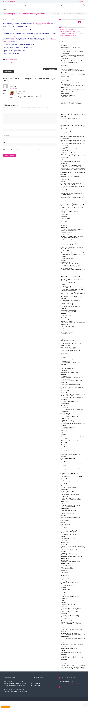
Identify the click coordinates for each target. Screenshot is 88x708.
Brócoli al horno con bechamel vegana (70, 498)
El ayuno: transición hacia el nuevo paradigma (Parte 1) (74, 254)
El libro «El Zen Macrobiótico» (68, 282)
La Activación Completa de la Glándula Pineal (72, 120)
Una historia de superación (67, 585)
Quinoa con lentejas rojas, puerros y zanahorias (72, 319)
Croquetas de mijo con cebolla (68, 310)
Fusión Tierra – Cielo (65, 96)
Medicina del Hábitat (66, 278)
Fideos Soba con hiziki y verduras (69, 432)
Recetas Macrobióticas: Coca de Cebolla (70, 362)
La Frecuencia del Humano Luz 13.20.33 (70, 161)
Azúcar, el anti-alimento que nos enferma (71, 623)
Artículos (44, 5)
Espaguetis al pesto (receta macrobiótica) (71, 608)
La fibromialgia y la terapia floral (68, 531)
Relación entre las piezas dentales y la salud (71, 279)
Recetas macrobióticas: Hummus (69, 355)
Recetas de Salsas (65, 376)
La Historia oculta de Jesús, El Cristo (69, 153)
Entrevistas (50, 5)
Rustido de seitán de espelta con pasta (70, 596)
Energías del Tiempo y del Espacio (69, 239)
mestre (12, 19)
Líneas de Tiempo (65, 218)
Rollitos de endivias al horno (67, 413)
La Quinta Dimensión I (66, 194)
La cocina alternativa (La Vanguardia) (70, 615)
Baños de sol (64, 519)
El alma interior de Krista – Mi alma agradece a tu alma (74, 193)
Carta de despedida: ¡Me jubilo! (68, 604)
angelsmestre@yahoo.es (35, 96)
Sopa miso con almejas (66, 567)
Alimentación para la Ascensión (68, 230)
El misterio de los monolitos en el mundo (71, 265)
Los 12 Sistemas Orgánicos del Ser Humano (71, 131)
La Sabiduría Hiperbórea (67, 63)
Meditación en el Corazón (67, 301)
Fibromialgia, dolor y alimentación (69, 311)
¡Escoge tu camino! (65, 542)
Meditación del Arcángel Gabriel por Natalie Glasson (73, 322)
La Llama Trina (64, 225)
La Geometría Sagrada (66, 268)
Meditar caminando (65, 390)
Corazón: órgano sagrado (67, 303)
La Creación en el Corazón (67, 366)
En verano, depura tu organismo (68, 427)
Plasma (63, 67)
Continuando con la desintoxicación (69, 372)
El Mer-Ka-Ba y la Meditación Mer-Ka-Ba (70, 276)
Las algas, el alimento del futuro (68, 348)
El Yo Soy (63, 223)
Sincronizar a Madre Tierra (67, 98)
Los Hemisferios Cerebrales (67, 124)
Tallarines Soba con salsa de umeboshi (70, 421)
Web (4, 142)
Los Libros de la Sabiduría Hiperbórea (70, 62)
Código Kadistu (64, 214)
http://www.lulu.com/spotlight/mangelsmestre (71, 683)
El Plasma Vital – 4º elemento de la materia (71, 103)
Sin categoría (59, 13)
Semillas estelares (65, 262)
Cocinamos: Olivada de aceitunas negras (70, 468)
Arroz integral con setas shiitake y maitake (71, 505)
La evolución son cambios (67, 594)
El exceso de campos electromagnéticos (71, 343)
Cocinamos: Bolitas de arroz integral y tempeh (72, 476)
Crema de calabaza (65, 583)
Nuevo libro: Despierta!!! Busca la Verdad (70, 454)
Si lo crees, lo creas (65, 280)
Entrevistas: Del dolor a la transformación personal (73, 423)
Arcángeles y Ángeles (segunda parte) (70, 102)
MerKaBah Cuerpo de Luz (67, 212)
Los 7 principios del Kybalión (68, 258)
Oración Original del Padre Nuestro (69, 184)
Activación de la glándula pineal (68, 290)
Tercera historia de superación (68, 577)
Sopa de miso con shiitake (67, 340)
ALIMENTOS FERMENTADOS (68, 656)
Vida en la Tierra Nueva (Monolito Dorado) (71, 263)
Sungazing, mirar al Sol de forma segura (70, 176)
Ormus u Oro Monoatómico (67, 326)
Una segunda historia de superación (69, 582)
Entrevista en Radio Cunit (67, 445)
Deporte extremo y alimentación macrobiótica (72, 644)
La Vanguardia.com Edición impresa (69, 661)
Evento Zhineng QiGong (67, 420)
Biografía (37, 5)
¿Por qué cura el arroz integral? (68, 506)
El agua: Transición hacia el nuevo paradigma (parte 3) (74, 248)
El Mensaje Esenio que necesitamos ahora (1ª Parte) (73, 114)
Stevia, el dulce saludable (67, 485)
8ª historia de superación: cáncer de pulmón (71, 556)
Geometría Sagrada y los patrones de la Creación (72, 436)
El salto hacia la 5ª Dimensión (68, 91)
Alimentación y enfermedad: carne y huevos (71, 629)
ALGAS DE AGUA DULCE (67, 395)
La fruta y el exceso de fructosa (68, 359)
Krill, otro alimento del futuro (68, 475)
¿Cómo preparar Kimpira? (67, 481)
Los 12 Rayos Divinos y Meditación (69, 237)
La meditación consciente (67, 590)
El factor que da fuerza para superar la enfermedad (73, 275)
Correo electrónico (7, 135)
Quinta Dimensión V (66, 178)
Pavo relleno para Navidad (67, 491)
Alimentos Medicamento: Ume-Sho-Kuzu (71, 554)
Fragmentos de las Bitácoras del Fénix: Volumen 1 (73, 143)
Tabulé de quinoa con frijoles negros (69, 530)
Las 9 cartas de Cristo (66, 286)
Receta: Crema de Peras (67, 335)
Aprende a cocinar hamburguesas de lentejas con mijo (74, 553)
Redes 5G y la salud (65, 379)
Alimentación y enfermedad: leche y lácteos (71, 380)
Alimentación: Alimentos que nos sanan (70, 384)
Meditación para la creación (67, 368)
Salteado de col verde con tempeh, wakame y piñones (74, 547)
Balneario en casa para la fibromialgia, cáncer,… (72, 499)
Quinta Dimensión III (66, 187)
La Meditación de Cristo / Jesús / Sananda (71, 266)
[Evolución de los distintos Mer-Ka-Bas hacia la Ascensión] (8, 71)
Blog (56, 5)
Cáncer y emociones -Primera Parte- (70, 611)
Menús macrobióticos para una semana (70, 350)
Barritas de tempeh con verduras (69, 389)
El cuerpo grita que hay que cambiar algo (71, 652)
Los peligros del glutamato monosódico (70, 401)
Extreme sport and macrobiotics (69, 640)
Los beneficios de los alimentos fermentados (72, 464)
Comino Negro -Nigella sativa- (68, 321)
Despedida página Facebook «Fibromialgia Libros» (73, 269)
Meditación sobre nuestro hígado (69, 549)
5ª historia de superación (67, 568)
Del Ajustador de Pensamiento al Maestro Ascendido (73, 89)
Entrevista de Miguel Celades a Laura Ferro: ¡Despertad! (71, 33)
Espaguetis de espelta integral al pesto (70, 517)
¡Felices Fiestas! (64, 405)
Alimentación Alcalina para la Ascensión (70, 118)
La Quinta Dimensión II (66, 191)
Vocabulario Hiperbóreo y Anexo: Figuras (23, 5)
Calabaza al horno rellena (67, 503)
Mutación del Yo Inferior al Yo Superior (70, 109)
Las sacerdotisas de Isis (66, 219)
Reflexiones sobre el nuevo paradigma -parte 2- (72, 292)
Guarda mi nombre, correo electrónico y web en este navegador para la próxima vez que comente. (27, 149)
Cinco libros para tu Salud (67, 460)
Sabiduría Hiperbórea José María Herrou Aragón (70, 31)
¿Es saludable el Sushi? (66, 361)
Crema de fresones (65, 524)
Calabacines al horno (66, 520)
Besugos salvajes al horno (67, 575)
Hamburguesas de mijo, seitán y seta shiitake (72, 409)
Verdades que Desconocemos (68, 154)
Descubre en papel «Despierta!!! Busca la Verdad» (73, 453)
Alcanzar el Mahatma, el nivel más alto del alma (72, 82)
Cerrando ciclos (64, 600)
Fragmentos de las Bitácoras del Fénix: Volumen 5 (73, 140)
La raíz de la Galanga (66, 315)
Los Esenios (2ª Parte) (66, 113)
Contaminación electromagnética (69, 622)
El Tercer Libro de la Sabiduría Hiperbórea (68, 35)
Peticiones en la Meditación (67, 244)
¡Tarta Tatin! (64, 492)
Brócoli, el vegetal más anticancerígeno (70, 440)
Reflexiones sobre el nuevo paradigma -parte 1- (72, 296)
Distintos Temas (65, 78)
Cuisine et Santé (36, 685)
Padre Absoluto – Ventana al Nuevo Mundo (71, 165)
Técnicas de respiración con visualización (70, 300)
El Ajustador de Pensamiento (68, 95)
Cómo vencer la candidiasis (67, 513)
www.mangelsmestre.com (12, 59)
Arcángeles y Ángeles (66, 105)
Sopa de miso (64, 572)
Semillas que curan (65, 472)
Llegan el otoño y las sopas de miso (69, 416)
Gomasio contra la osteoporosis (68, 487)
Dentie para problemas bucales (68, 458)
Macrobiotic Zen (36, 683)
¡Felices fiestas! (64, 560)
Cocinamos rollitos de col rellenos (69, 538)
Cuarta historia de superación (68, 574)
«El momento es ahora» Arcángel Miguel (71, 183)
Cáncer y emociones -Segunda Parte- (70, 609)
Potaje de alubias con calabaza (68, 328)
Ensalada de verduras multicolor (68, 532)
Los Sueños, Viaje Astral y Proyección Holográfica (73, 172)
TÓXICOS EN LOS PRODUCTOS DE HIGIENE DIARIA (74, 668)
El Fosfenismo (64, 159)
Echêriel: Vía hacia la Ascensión (15, 62)
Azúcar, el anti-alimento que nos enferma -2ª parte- (73, 620)
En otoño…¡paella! (65, 581)
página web (14, 39)
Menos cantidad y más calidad (68, 347)
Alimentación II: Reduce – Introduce (69, 386)
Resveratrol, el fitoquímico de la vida (69, 534)
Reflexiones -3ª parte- (66, 333)
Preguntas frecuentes (64, 5)
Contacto (5, 9)
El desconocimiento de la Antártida (69, 69)
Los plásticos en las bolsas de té (68, 510)
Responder (12, 88)
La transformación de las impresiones (70, 633)
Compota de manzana (66, 428)
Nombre (5, 127)
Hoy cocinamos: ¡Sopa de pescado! (69, 473)
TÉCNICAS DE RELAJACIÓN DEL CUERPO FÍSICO (73, 665)
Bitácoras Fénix (64, 147)
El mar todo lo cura (65, 480)
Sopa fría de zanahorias (66, 526)
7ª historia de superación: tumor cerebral (70, 561)
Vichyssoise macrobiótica (67, 351)
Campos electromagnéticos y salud (69, 648)
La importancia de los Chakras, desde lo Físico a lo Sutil (74, 243)
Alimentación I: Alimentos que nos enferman (72, 387)
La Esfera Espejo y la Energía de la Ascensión (72, 236)
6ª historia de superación (67, 565)
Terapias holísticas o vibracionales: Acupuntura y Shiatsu (74, 289)
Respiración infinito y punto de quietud (70, 306)
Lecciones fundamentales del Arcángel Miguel (72, 247)
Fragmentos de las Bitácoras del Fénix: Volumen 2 (73, 142)
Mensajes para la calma (66, 232)
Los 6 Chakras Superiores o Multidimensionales (72, 148)
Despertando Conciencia (67, 332)
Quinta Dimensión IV (66, 179)
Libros (9, 5)
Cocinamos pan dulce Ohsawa (68, 512)
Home (4, 5)
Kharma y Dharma (65, 84)
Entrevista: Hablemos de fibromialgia (70, 625)
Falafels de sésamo (65, 589)
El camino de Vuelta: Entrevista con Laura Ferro (69, 37)
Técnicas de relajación (66, 295)
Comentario (6, 112)
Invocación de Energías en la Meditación (71, 211)
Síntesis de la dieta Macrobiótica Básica (70, 342)
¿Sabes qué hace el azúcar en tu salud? (70, 494)
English (74, 5)
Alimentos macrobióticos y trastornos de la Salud (72, 377)
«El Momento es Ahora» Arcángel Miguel (71, 166)
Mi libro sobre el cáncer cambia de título (70, 415)
